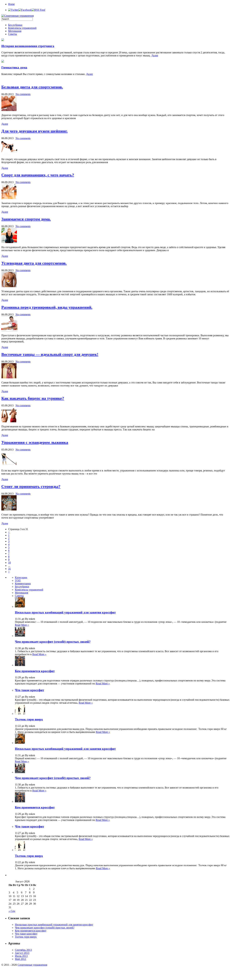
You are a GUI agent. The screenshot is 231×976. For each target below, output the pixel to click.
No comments (23, 94)
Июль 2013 (21, 956)
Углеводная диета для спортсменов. (34, 263)
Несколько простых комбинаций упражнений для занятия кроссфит (65, 612)
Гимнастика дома (14, 67)
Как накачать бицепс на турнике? (32, 398)
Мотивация (14, 31)
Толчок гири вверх (29, 719)
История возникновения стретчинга (27, 46)
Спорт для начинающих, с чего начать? (37, 175)
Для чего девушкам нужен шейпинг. (34, 131)
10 (9, 562)
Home (11, 4)
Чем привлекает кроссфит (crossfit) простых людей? (53, 641)
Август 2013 (22, 953)
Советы (12, 34)
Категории (21, 577)
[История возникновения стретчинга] (2, 40)
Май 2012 (20, 959)
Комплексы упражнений (22, 28)
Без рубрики (15, 24)
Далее (154, 55)
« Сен (12, 911)
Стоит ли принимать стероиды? (30, 486)
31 (9, 568)
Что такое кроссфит (29, 690)
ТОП (18, 580)
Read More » (22, 624)
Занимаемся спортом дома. (26, 219)
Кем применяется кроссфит (35, 671)
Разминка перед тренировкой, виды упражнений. (46, 307)
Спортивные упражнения (32, 964)
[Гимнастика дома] (2, 61)
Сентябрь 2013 (23, 949)
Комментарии (23, 583)
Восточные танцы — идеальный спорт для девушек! (49, 354)
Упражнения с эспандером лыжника (34, 442)
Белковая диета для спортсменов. (32, 87)
